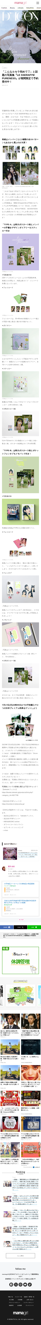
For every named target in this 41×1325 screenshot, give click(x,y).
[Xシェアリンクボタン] (16, 1285)
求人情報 (11, 1299)
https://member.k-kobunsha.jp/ (13, 804)
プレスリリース (30, 1305)
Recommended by (28, 1167)
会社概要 (19, 1305)
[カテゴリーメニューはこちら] (37, 3)
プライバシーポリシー (14, 1302)
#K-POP (21, 919)
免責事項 (11, 1305)
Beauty (12, 8)
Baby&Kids (30, 8)
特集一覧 (10, 1296)
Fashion (4, 8)
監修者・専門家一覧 (29, 1296)
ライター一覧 (18, 1296)
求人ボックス (13, 894)
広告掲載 (20, 1299)
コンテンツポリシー (28, 1302)
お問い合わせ (30, 1299)
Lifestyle (20, 8)
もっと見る (20, 1255)
